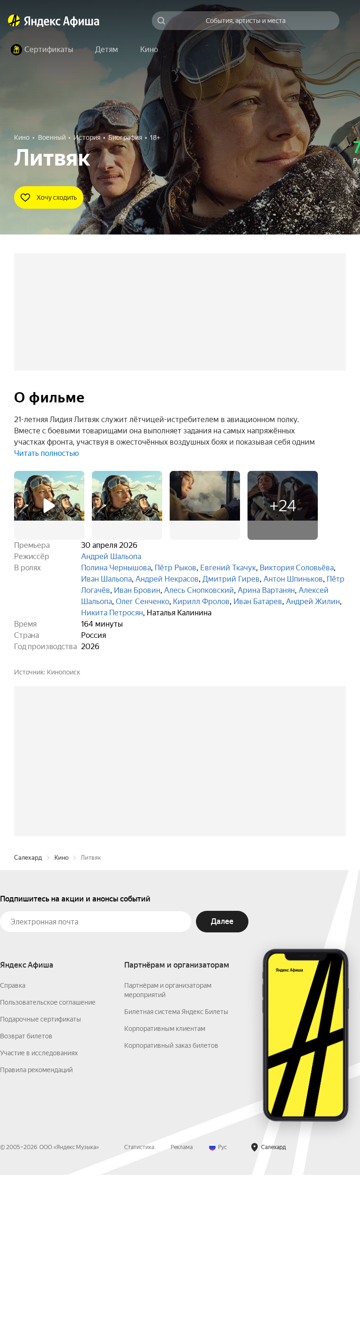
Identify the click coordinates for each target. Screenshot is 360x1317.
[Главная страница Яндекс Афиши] (14, 21)
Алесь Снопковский (199, 590)
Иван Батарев (257, 601)
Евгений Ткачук (228, 567)
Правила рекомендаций (36, 1212)
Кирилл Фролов (201, 601)
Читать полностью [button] (46, 453)
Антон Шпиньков (293, 579)
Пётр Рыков (175, 567)
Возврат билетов (26, 1178)
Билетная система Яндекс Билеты (176, 1154)
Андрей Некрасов (167, 579)
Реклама (182, 1289)
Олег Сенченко (142, 601)
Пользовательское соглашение (48, 1144)
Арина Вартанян (266, 590)
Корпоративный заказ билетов (171, 1187)
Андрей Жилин (313, 601)
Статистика (139, 1289)
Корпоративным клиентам (164, 1170)
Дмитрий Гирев (231, 579)
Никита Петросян (112, 612)
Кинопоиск (63, 672)
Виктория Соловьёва (297, 567)
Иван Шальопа (106, 579)
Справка (12, 1127)
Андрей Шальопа (111, 556)
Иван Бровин (137, 590)
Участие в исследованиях (39, 1195)
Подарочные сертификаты (40, 1161)
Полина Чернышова (116, 567)
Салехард (28, 999)
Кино (61, 999)
